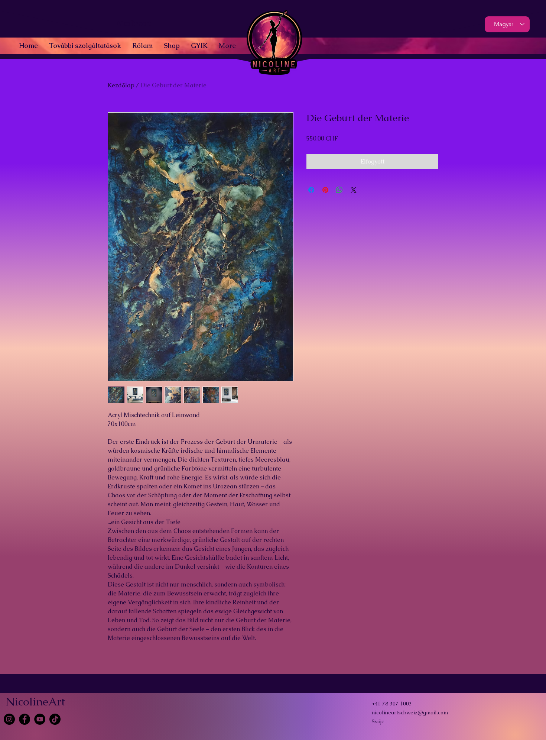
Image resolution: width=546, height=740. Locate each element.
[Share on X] (353, 189)
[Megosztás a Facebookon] (311, 189)
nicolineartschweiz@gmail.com (410, 712)
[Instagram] (9, 719)
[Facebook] (24, 719)
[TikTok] (55, 719)
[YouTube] (39, 719)
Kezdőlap (121, 85)
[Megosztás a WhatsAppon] (339, 189)
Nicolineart (134, 23)
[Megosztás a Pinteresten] (325, 189)
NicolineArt (35, 701)
